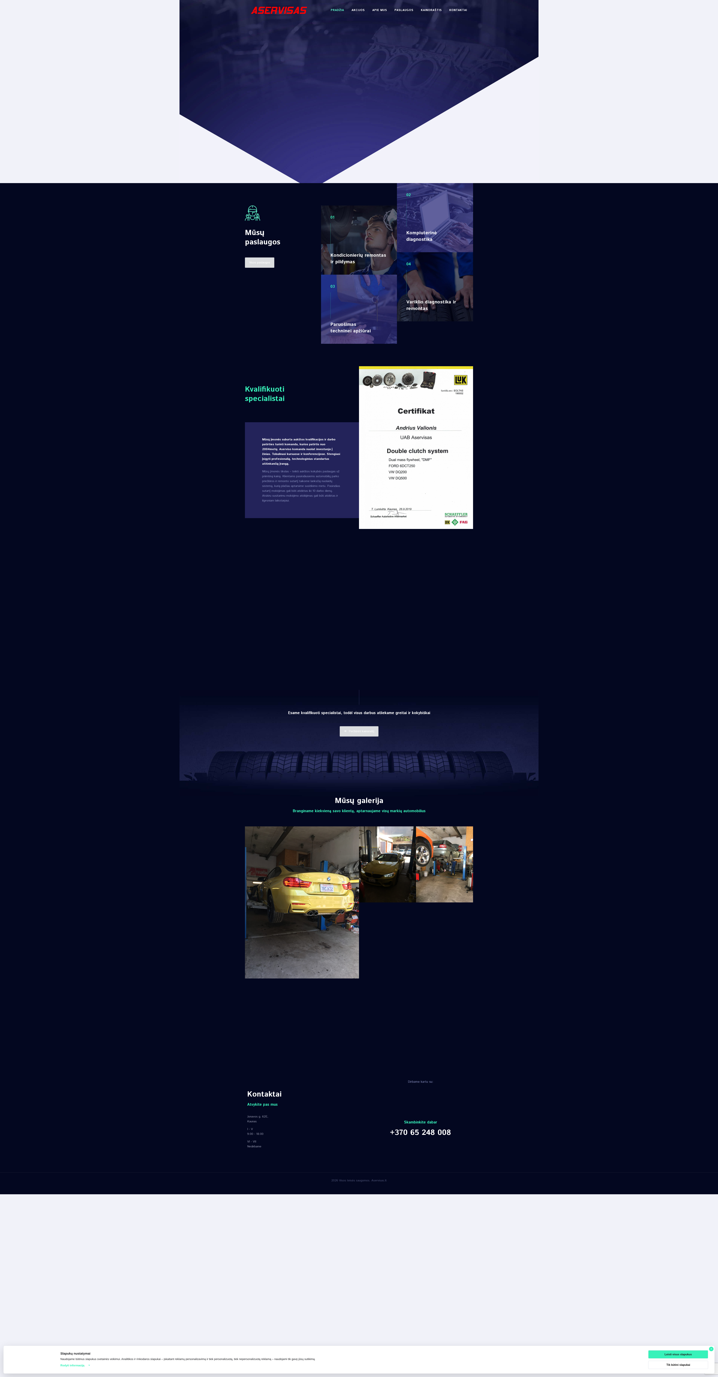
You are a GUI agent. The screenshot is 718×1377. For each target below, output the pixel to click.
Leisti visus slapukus (678, 1354)
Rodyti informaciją (72, 1365)
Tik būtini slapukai (678, 1364)
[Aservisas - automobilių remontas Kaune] (279, 10)
